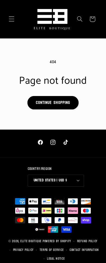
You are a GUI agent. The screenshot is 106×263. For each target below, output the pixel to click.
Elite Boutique (31, 241)
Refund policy (87, 241)
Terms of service (52, 250)
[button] (11, 19)
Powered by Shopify (57, 241)
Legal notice (56, 259)
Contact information (84, 250)
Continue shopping (53, 102)
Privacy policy (23, 250)
